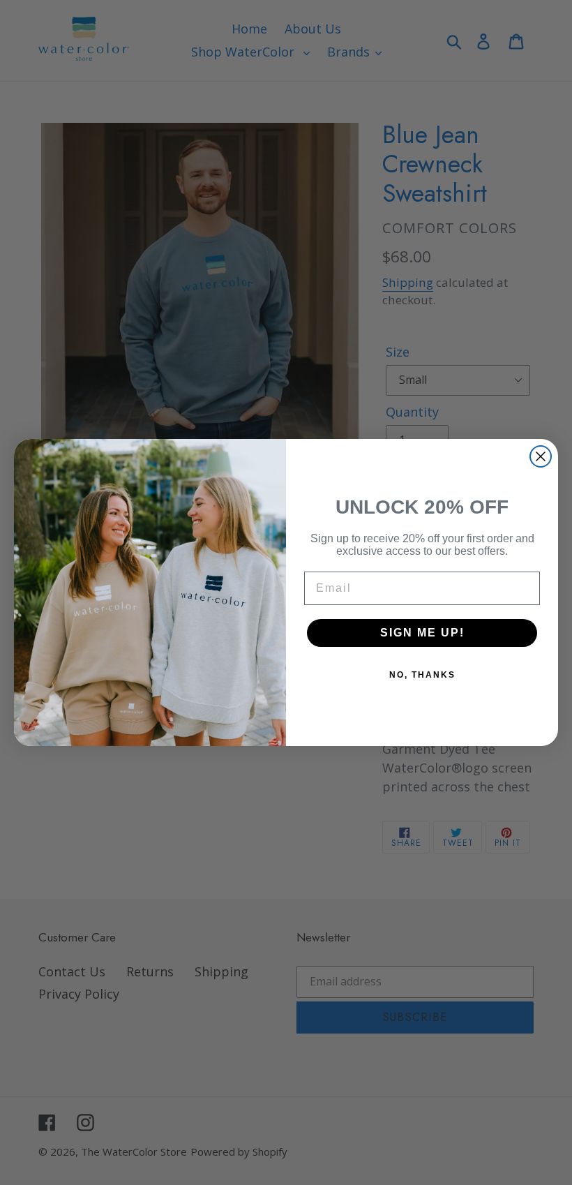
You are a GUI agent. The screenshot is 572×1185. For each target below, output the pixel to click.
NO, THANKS (422, 675)
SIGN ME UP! (422, 633)
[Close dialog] (540, 456)
